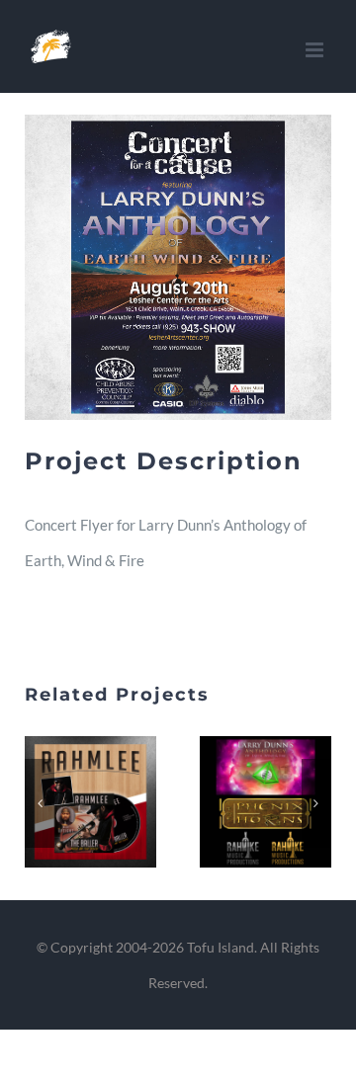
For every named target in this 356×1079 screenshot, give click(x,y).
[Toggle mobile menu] (316, 50)
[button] (39, 803)
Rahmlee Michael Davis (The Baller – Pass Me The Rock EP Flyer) (67, 802)
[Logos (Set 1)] (265, 802)
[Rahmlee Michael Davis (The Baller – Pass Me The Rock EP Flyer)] (90, 802)
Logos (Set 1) (242, 802)
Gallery (115, 802)
